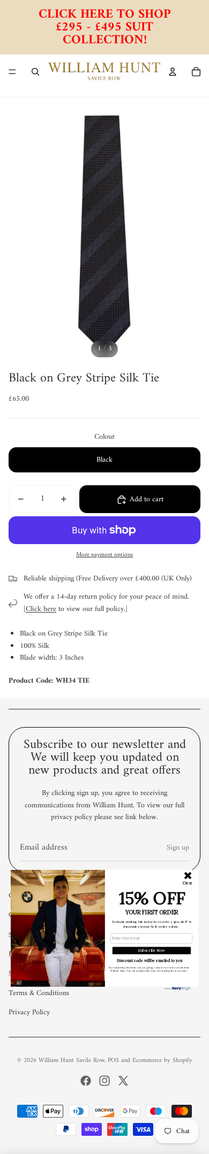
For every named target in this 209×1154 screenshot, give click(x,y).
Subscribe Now (151, 950)
